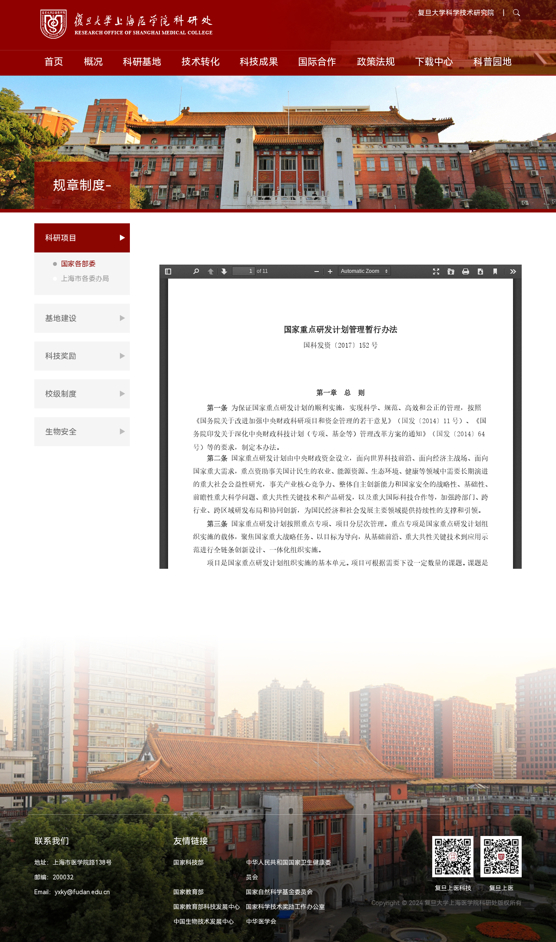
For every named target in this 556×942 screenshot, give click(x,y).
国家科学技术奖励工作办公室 (285, 906)
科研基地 (142, 61)
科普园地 (492, 61)
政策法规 (376, 61)
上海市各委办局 (85, 279)
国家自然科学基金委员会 (279, 892)
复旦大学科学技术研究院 (456, 13)
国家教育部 (188, 892)
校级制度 (60, 393)
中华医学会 (261, 921)
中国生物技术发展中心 (203, 921)
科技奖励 (60, 356)
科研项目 (60, 237)
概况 (93, 61)
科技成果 (259, 61)
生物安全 (60, 431)
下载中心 (434, 61)
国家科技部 (188, 862)
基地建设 (60, 318)
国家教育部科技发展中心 (206, 906)
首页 (53, 61)
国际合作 (317, 61)
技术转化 (201, 61)
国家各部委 (78, 264)
